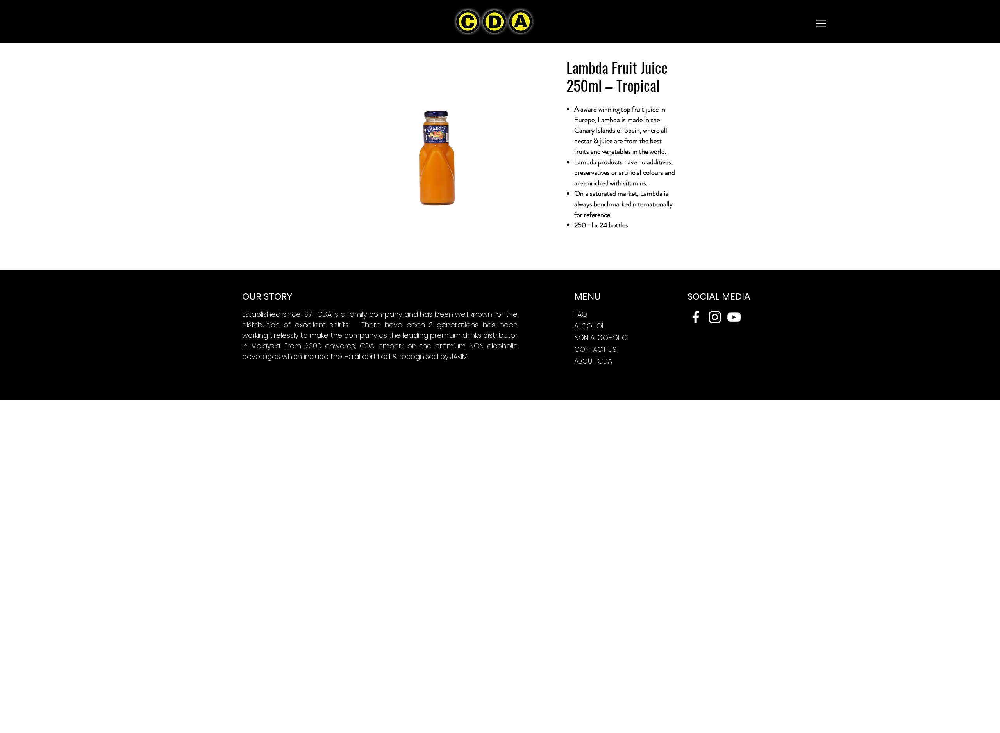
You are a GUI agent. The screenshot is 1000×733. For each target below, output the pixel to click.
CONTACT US (595, 349)
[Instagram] (715, 317)
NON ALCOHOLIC (600, 338)
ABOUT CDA (593, 361)
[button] (821, 23)
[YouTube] (734, 317)
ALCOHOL (589, 326)
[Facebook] (696, 317)
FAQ (580, 314)
